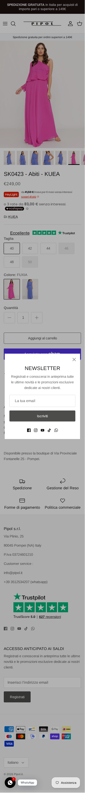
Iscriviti (42, 416)
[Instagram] (35, 430)
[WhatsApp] (56, 430)
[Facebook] (29, 430)
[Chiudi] (74, 359)
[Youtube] (42, 430)
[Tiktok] (49, 430)
